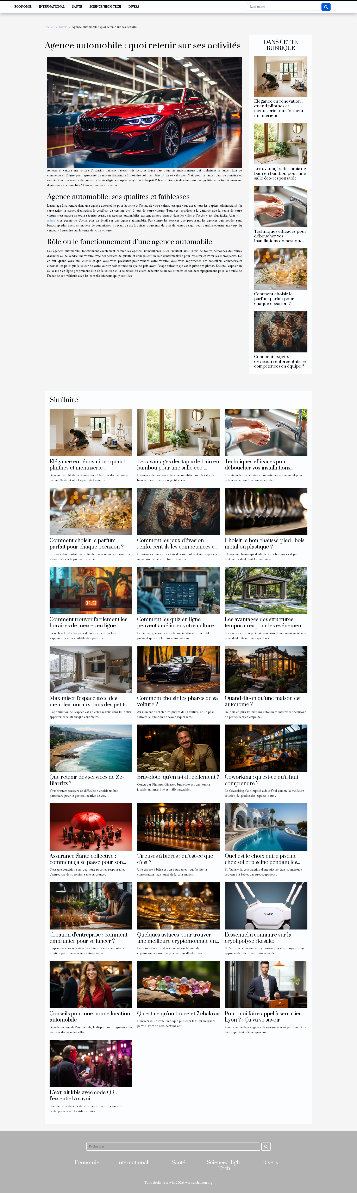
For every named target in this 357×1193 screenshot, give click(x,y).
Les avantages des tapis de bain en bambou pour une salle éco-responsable (280, 173)
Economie (23, 7)
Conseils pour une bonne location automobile (90, 1016)
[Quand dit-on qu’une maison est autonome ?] (266, 669)
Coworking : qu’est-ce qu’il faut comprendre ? (261, 780)
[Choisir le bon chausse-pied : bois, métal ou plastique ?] (266, 511)
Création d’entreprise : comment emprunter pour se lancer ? (88, 938)
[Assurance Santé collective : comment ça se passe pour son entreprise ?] (91, 827)
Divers (134, 7)
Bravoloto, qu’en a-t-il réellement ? (178, 777)
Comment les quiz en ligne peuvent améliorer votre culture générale (175, 626)
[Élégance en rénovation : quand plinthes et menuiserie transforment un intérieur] (280, 76)
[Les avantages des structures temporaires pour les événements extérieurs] (266, 590)
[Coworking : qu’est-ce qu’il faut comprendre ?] (266, 748)
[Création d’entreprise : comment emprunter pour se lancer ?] (91, 906)
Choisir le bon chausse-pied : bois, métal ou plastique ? (265, 543)
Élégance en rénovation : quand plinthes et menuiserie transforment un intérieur (278, 108)
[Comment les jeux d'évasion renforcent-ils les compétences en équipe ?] (280, 331)
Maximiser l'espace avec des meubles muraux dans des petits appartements (88, 704)
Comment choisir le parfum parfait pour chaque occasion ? (274, 298)
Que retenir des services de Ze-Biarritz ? (87, 780)
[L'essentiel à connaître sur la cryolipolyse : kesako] (266, 906)
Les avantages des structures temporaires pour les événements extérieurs (265, 626)
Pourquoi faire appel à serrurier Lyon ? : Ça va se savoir (263, 1016)
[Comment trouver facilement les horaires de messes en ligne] (91, 590)
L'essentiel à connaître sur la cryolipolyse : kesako (258, 938)
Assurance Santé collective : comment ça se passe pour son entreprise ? (86, 862)
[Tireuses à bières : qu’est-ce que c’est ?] (178, 827)
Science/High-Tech (105, 7)
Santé (77, 7)
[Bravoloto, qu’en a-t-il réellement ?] (178, 748)
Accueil (49, 27)
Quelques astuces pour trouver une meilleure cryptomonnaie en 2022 (176, 941)
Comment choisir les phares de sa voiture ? (177, 701)
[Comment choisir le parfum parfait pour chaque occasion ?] (280, 269)
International (52, 7)
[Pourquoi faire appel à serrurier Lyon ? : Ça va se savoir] (266, 984)
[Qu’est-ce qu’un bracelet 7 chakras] (178, 984)
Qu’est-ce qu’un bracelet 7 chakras (178, 1013)
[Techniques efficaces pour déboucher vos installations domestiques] (280, 206)
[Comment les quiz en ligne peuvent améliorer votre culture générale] (178, 590)
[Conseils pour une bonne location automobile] (91, 984)
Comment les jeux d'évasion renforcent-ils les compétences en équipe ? (280, 361)
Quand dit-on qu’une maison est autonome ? (263, 701)
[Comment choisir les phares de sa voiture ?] (178, 669)
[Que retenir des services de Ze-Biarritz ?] (91, 748)
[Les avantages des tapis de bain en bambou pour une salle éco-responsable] (280, 143)
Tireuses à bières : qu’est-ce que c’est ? (175, 859)
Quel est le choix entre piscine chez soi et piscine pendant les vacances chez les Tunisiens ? (261, 862)
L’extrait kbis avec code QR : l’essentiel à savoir (83, 1095)
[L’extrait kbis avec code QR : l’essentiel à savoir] (91, 1063)
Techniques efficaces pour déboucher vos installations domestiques (280, 236)
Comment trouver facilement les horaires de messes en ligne (88, 622)
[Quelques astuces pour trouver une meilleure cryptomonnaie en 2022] (178, 906)
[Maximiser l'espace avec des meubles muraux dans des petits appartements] (91, 669)
